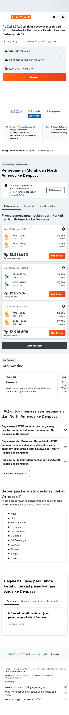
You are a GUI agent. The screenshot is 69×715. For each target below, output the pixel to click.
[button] (5, 17)
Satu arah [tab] (29, 206)
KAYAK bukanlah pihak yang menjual (25, 687)
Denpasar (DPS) (17, 623)
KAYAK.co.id (14, 654)
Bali (45, 654)
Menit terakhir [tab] (47, 206)
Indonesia (36, 654)
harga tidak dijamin (13, 678)
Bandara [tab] (11, 601)
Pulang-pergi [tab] (11, 206)
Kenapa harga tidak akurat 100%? (23, 699)
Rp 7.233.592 (11, 26)
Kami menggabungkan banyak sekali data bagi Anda (30, 693)
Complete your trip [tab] (31, 601)
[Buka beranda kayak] (21, 17)
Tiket (25, 654)
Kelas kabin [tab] (53, 601)
